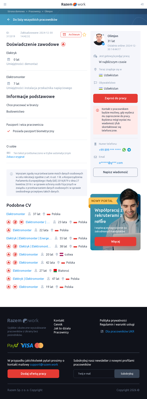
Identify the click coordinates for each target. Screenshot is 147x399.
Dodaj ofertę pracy (33, 373)
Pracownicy (35, 11)
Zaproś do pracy (115, 98)
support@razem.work (44, 364)
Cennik (58, 324)
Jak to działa (62, 328)
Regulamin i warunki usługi (117, 324)
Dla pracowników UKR (120, 331)
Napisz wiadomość (115, 172)
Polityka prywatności (113, 320)
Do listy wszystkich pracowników (35, 19)
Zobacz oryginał (15, 156)
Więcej (115, 241)
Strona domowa (16, 11)
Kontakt (59, 320)
